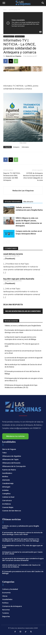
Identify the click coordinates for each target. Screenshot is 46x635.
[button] (3, 3)
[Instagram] (20, 632)
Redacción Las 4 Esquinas (13, 56)
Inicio (5, 10)
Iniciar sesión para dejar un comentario (23, 311)
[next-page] (8, 242)
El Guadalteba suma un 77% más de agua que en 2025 (22, 345)
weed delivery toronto (13, 254)
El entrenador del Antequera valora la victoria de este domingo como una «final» (23, 331)
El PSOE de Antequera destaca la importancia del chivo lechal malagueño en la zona (33, 176)
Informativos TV (20, 36)
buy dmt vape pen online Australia (18, 279)
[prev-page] (4, 242)
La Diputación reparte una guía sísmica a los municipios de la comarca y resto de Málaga (20, 338)
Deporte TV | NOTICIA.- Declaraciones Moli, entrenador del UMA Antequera (12, 176)
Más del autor (28, 201)
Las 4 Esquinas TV (14, 10)
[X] (10, 61)
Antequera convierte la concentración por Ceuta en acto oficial (23, 352)
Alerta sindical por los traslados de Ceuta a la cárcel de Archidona (23, 366)
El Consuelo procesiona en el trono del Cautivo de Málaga (22, 373)
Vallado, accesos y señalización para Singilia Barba (23, 325)
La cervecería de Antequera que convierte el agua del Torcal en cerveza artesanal (23, 359)
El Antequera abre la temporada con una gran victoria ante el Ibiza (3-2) (24, 379)
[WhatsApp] (16, 61)
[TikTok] (26, 632)
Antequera (16, 147)
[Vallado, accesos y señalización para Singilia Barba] (9, 210)
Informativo (25, 147)
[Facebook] (5, 61)
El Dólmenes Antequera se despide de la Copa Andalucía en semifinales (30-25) (21, 386)
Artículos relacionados (13, 201)
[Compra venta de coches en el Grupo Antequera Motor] (9, 234)
